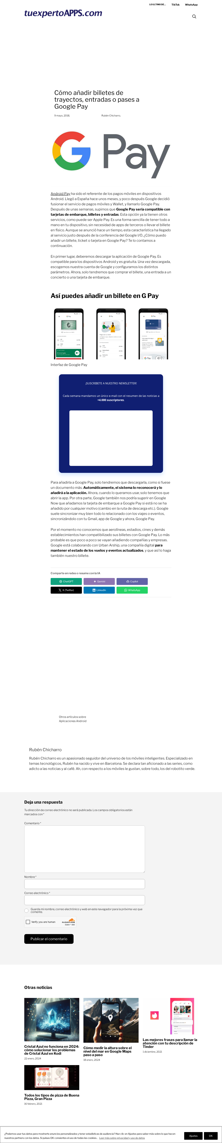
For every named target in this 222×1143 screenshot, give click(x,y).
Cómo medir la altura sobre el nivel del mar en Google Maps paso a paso (107, 1051)
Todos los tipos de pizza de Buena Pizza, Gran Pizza (51, 1097)
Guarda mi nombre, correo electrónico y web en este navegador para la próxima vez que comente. (86, 910)
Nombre (30, 877)
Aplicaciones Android (73, 721)
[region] (111, 1135)
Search (194, 16)
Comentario (32, 823)
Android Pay (60, 194)
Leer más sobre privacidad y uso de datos (122, 1137)
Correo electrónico (37, 893)
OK (211, 1135)
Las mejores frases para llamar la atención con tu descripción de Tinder (170, 1043)
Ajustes (193, 1135)
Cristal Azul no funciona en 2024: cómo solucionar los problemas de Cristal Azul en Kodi (51, 1050)
